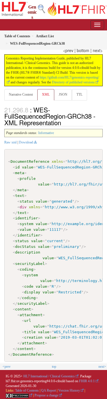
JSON (63, 94)
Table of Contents (27, 390)
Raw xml (10, 142)
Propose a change (46, 395)
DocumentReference (30, 161)
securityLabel (30, 264)
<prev (68, 50)
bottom (83, 50)
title (30, 332)
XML (46, 94)
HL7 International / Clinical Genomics (49, 376)
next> (98, 50)
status (26, 201)
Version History (69, 390)
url (27, 320)
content (23, 309)
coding (26, 269)
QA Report (48, 390)
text (19, 196)
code (28, 286)
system (26, 224)
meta (19, 173)
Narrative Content (21, 94)
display (32, 292)
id (17, 167)
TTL (79, 94)
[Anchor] (64, 122)
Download (26, 142)
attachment (31, 315)
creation (33, 337)
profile (28, 178)
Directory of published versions (73, 82)
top (54, 367)
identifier (26, 218)
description (27, 252)
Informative (46, 133)
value (27, 167)
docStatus (25, 246)
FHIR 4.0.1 (87, 381)
